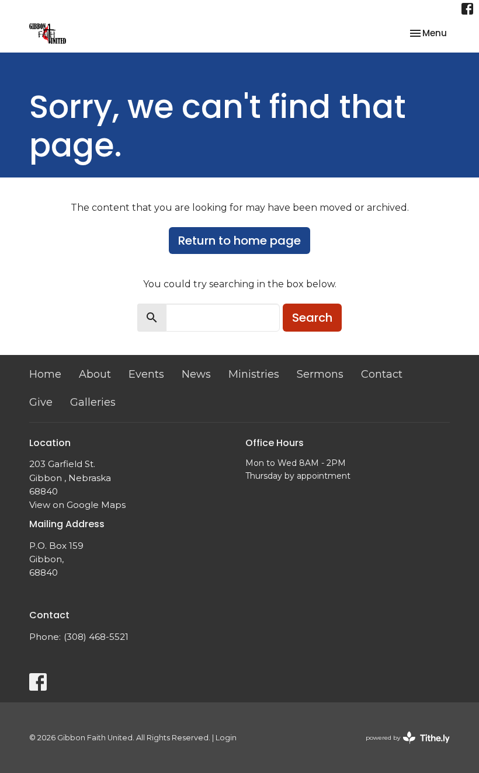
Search (312, 317)
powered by (402, 747)
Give (41, 402)
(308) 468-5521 (96, 636)
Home (45, 374)
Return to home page (239, 240)
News (196, 374)
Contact (381, 374)
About (95, 374)
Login (226, 737)
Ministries (253, 374)
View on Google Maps (77, 504)
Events (146, 374)
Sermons (320, 374)
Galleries (93, 402)
